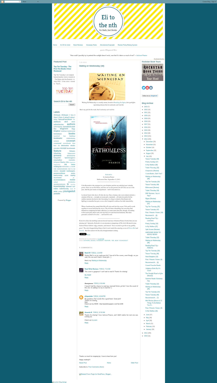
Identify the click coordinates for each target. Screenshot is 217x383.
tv (74, 188)
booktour (72, 136)
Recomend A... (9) (151, 215)
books (72, 133)
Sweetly (81, 230)
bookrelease (58, 134)
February (149, 326)
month (73, 166)
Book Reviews (78, 45)
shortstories (71, 182)
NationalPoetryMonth (65, 119)
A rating (65, 117)
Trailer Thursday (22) (152, 284)
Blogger (68, 200)
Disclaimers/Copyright (107, 45)
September (150, 150)
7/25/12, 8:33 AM (99, 283)
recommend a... (64, 177)
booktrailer (58, 138)
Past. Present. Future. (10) (154, 212)
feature (57, 150)
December (149, 141)
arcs (66, 122)
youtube (57, 194)
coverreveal (57, 143)
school (56, 182)
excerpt (63, 148)
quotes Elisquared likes (108, 50)
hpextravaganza (70, 158)
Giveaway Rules (91, 45)
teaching (73, 184)
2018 (146, 121)
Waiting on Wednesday (99, 260)
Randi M (87, 253)
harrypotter (57, 158)
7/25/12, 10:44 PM (99, 296)
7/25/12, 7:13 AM (104, 269)
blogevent (64, 129)
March (148, 323)
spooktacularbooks (59, 184)
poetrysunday (58, 175)
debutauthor (65, 145)
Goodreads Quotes (159, 59)
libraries (62, 162)
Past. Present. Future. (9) (153, 259)
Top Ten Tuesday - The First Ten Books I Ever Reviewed (62, 69)
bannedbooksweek (69, 127)
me (65, 164)
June (148, 315)
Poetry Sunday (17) (151, 162)
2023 (146, 107)
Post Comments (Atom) (96, 367)
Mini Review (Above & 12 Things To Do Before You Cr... (153, 303)
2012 (146, 139)
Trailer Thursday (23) (152, 237)
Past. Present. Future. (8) (153, 308)
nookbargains (70, 171)
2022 (146, 109)
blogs (73, 129)
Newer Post (83, 363)
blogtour (57, 131)
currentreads (67, 143)
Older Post (134, 363)
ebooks (72, 145)
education (57, 148)
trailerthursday (64, 188)
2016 (146, 127)
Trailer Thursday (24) (152, 190)
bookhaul (64, 131)
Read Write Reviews (91, 269)
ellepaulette (89, 296)
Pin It (88, 235)
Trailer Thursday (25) (152, 168)
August (148, 153)
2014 (146, 133)
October (149, 147)
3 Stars (71, 115)
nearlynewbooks (62, 169)
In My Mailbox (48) (151, 165)
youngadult (69, 191)
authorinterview (59, 124)
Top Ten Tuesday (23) (152, 292)
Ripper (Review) (150, 198)
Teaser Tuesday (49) (152, 159)
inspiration (72, 160)
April (147, 320)
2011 (146, 333)
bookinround (71, 131)
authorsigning (58, 126)
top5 (73, 186)
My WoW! (88, 275)
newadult (62, 171)
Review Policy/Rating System (127, 45)
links (67, 162)
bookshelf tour (60, 136)
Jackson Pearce (141, 55)
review (72, 180)
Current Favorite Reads (153, 265)
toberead (69, 186)
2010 (146, 336)
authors (71, 124)
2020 (146, 115)
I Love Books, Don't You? (153, 173)
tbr (68, 184)
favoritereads (71, 148)
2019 (146, 118)
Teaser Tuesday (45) (152, 295)
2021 (146, 112)
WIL (74, 119)
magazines (72, 162)
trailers (56, 188)
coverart (70, 140)
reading (72, 175)
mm (70, 166)
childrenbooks (70, 138)
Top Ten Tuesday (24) (152, 251)
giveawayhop (71, 155)
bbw (55, 129)
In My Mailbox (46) (151, 311)
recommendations (59, 180)
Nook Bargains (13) (151, 256)
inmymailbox (58, 160)
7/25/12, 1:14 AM (96, 253)
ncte (55, 169)
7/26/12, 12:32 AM (99, 312)
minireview (65, 166)
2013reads (64, 115)
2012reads (57, 115)
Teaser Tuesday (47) (152, 209)
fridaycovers (71, 153)
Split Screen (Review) (152, 229)
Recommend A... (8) (152, 262)
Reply (86, 263)
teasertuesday (59, 186)
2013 (146, 136)
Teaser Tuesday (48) (152, 184)
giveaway (57, 155)
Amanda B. (88, 312)
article (73, 121)
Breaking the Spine (120, 102)
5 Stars (60, 117)
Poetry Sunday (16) (151, 223)
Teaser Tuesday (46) (152, 253)
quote (66, 175)
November (149, 144)
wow (55, 191)
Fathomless (108, 175)
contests (56, 141)
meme (73, 164)
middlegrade (58, 166)
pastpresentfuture (59, 173)
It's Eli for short (65, 45)
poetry (73, 173)
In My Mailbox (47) (151, 226)
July (147, 156)
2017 (146, 124)
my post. (95, 320)
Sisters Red (132, 228)
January (149, 329)
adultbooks (57, 122)
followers (72, 151)
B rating (71, 117)
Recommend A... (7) (152, 298)
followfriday (57, 153)
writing (60, 191)
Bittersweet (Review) (152, 187)
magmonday (57, 164)
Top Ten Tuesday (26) (152, 181)
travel (71, 188)
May (147, 317)
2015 (146, 130)
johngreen (57, 162)
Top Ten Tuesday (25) (152, 206)
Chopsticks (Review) (152, 170)
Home (55, 45)
